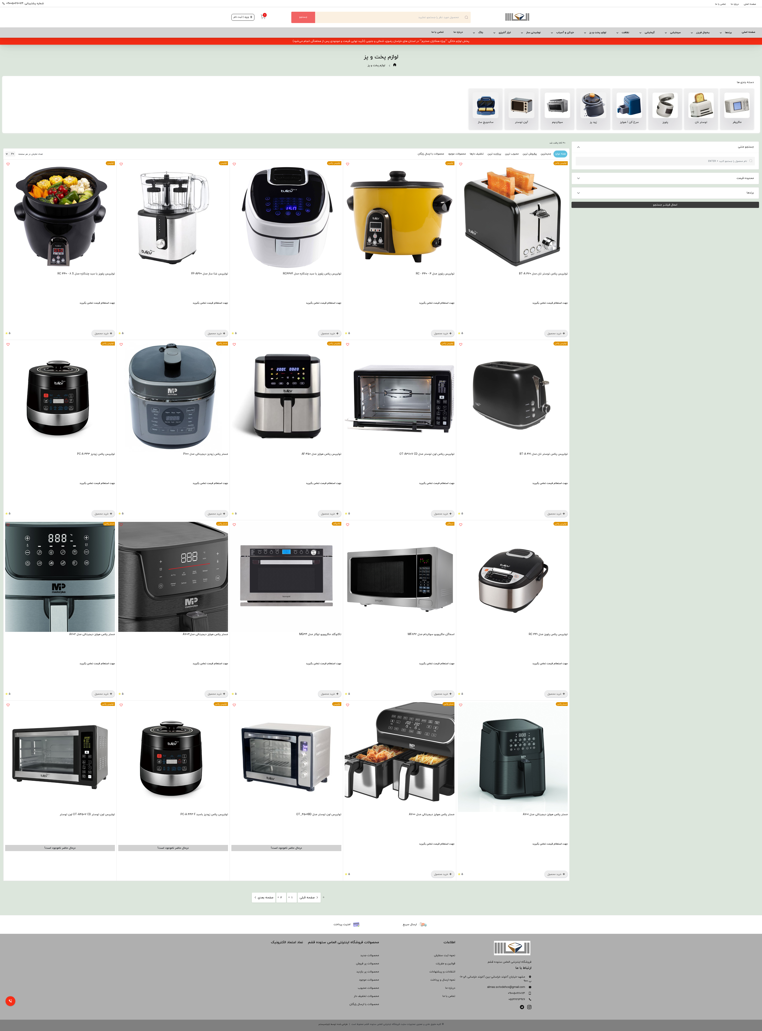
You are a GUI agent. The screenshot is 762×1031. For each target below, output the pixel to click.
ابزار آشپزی (505, 32)
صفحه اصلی (750, 4)
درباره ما (735, 4)
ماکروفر (737, 122)
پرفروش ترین (530, 154)
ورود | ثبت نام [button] (242, 17)
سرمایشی (675, 32)
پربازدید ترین (494, 154)
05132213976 (517, 999)
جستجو (303, 17)
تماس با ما (720, 4)
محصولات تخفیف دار (366, 996)
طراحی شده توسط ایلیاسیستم (333, 1024)
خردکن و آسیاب (565, 32)
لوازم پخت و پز (597, 32)
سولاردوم (557, 122)
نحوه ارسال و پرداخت (442, 980)
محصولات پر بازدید (367, 972)
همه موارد (560, 154)
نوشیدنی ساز (533, 32)
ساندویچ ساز (486, 122)
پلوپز (665, 122)
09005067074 (516, 993)
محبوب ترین (512, 154)
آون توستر (521, 122)
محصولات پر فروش (367, 963)
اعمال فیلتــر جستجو (665, 205)
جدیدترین (546, 154)
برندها (728, 32)
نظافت (625, 32)
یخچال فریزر (703, 32)
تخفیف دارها (477, 154)
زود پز (593, 122)
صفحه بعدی (265, 897)
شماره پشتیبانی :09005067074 (25, 3)
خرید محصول (554, 333)
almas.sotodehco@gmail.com (506, 987)
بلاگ (480, 32)
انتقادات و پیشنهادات (442, 972)
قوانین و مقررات (445, 963)
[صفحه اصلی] (501, 17)
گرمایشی (650, 32)
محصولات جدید (369, 955)
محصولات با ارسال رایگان (431, 154)
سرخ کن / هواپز (629, 122)
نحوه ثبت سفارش (444, 955)
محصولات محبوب (368, 988)
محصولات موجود (457, 154)
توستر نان (701, 122)
